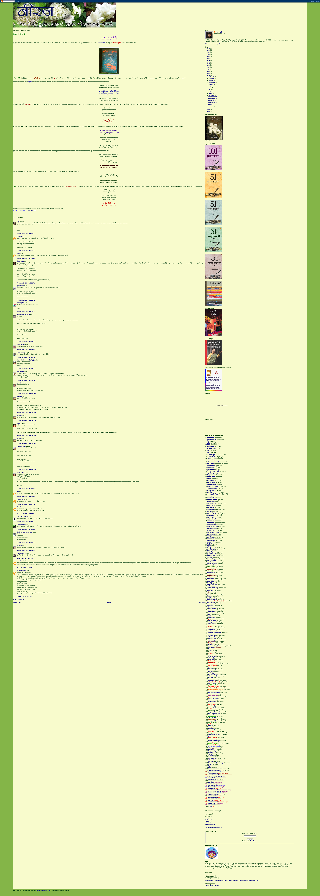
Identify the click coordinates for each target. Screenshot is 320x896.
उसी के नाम (210, 725)
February (211, 95)
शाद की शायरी (211, 730)
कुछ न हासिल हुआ (211, 553)
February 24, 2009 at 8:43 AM (26, 488)
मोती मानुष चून (211, 629)
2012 (208, 69)
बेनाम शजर (210, 671)
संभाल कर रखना (212, 611)
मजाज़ (209, 767)
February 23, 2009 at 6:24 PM (26, 300)
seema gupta (21, 472)
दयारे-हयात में (211, 703)
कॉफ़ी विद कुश (208, 822)
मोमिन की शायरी (212, 757)
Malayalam (251, 880)
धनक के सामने (211, 805)
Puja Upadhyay (22, 553)
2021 (208, 54)
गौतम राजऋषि (20, 371)
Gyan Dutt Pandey (22, 516)
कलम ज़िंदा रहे (211, 706)
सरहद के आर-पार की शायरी (215, 769)
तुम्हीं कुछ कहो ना (211, 482)
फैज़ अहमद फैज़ (211, 749)
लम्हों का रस (211, 782)
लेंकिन (210, 652)
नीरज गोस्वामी (218, 32)
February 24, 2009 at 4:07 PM (26, 504)
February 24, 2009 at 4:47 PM (26, 521)
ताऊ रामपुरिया (20, 303)
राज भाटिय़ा (19, 383)
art (18, 491)
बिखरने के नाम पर (212, 608)
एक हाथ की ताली (212, 638)
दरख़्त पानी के (210, 539)
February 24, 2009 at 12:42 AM (26, 469)
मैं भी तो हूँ (209, 583)
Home (109, 602)
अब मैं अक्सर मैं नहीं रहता (214, 740)
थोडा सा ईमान (210, 574)
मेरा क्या (209, 478)
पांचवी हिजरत (211, 679)
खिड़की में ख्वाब (211, 613)
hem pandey (21, 344)
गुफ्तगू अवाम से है (212, 635)
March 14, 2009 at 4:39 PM (25, 558)
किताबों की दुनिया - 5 (212, 102)
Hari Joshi (20, 499)
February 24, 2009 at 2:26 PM (26, 496)
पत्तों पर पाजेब (210, 568)
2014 (208, 65)
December (212, 76)
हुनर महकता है (211, 625)
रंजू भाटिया (19, 236)
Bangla (221, 880)
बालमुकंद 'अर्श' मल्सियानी (214, 712)
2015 (208, 64)
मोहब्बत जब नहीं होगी (213, 787)
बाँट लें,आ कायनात (212, 655)
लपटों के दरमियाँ (211, 540)
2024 (208, 50)
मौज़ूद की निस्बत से (212, 785)
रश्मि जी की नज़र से (210, 824)
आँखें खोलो (210, 668)
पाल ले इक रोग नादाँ (213, 628)
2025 (208, 49)
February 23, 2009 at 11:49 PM (26, 412)
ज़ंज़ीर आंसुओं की (212, 680)
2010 (208, 73)
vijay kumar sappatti (23, 314)
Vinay (19, 253)
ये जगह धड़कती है (212, 623)
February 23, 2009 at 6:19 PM (26, 258)
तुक (209, 772)
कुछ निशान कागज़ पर (213, 794)
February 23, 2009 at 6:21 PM (26, 283)
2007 (208, 111)
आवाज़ (208, 444)
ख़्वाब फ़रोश (211, 761)
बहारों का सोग (211, 799)
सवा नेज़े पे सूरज (212, 781)
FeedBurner (254, 841)
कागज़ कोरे (209, 596)
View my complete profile (213, 44)
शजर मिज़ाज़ (211, 647)
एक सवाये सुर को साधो (212, 587)
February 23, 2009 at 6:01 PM (26, 233)
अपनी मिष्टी (210, 104)
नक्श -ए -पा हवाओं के (213, 622)
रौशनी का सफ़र (211, 586)
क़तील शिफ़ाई (211, 752)
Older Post (201, 602)
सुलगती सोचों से (211, 602)
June (210, 88)
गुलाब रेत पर (211, 800)
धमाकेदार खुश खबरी (212, 96)
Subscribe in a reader (212, 885)
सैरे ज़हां (209, 545)
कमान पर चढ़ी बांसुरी (213, 646)
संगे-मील (210, 616)
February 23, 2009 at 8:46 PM (26, 357)
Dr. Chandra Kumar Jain (24, 532)
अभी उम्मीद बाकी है (212, 676)
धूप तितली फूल (210, 578)
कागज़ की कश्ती (211, 784)
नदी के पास (210, 607)
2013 (208, 67)
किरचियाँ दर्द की (212, 796)
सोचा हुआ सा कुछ (212, 610)
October (211, 80)
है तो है (209, 614)
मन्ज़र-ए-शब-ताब (212, 754)
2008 (208, 109)
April (210, 91)
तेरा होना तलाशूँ (211, 751)
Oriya (225, 880)
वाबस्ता (209, 634)
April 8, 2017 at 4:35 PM (24, 596)
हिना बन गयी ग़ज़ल (211, 559)
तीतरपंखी (210, 649)
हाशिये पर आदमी (211, 803)
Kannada (245, 880)
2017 (208, 60)
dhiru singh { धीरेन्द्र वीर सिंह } (25, 360)
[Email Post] (34, 210)
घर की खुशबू (211, 673)
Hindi (257, 880)
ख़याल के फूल (210, 581)
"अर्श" (18, 221)
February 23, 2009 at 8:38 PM (26, 349)
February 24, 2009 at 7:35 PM (26, 550)
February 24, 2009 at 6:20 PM (26, 529)
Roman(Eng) (209, 880)
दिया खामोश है (210, 537)
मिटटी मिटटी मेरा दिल (213, 674)
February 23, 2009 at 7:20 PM (26, 311)
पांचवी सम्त (210, 677)
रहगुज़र (208, 550)
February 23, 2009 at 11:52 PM (26, 420)
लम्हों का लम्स (210, 577)
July (210, 86)
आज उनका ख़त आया (213, 797)
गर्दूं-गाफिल (19, 396)
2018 (208, 58)
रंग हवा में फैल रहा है (212, 707)
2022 (208, 52)
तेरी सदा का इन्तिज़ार (213, 773)
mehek (19, 423)
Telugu (236, 880)
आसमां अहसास (210, 604)
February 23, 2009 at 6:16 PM (26, 250)
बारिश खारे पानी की (211, 547)
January (211, 107)
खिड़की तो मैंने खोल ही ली (214, 713)
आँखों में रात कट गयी (213, 802)
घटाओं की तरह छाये (212, 100)
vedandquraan (21, 570)
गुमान (210, 650)
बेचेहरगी (210, 644)
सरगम (209, 764)
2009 (208, 75)
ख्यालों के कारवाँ (212, 670)
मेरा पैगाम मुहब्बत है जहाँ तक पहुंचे (216, 763)
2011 (208, 71)
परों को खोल (211, 659)
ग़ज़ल (208, 441)
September (212, 82)
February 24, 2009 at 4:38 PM (26, 514)
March (210, 93)
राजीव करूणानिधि (21, 524)
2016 (208, 62)
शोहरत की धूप (211, 617)
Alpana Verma (21, 446)
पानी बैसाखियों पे (212, 718)
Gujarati (216, 880)
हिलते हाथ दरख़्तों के (213, 779)
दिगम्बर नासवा (20, 261)
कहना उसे (210, 728)
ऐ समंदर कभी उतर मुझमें (213, 471)
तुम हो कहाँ (210, 755)
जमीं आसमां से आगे (212, 637)
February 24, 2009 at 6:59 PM (26, 542)
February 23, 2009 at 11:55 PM (26, 435)
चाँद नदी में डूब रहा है (212, 599)
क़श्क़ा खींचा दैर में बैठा (213, 778)
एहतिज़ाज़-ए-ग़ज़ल (212, 701)
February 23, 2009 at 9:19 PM (26, 380)
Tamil (240, 880)
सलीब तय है (211, 658)
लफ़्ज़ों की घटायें (211, 631)
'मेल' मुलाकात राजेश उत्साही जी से (213, 827)
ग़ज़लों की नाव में (212, 683)
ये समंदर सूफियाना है (212, 584)
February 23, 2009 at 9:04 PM (26, 368)
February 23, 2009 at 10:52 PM (26, 393)
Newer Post (16, 602)
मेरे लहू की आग (210, 552)
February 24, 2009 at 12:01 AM (26, 443)
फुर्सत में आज (210, 595)
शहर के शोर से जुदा (212, 656)
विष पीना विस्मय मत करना (214, 734)
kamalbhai (20, 561)
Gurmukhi (231, 880)
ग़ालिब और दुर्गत (211, 788)
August (211, 84)
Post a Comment (18, 599)
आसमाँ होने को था (211, 555)
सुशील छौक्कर (20, 285)
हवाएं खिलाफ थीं (211, 598)
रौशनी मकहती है (211, 572)
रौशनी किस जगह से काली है (214, 632)
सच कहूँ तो (209, 536)
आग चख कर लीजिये (212, 563)
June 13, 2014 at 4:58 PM (24, 568)
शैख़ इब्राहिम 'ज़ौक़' (213, 758)
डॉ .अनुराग (19, 545)
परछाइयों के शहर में (211, 560)
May (210, 89)
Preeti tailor (20, 507)
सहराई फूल (210, 590)
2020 (208, 56)
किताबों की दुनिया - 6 (212, 98)
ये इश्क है (210, 766)
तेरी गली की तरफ (211, 562)
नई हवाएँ (210, 806)
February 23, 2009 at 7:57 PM (26, 341)
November (212, 78)
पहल (208, 593)
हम (208, 667)
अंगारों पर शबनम (211, 580)
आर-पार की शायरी (216, 790)
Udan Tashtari (21, 352)
